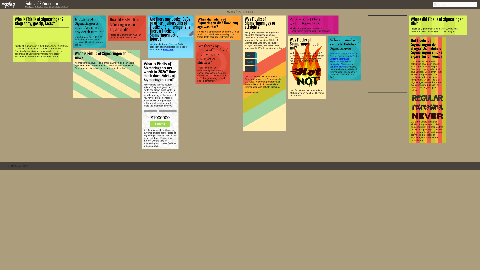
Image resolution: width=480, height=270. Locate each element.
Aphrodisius (352, 53)
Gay (248, 55)
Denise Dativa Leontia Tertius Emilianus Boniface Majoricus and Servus (344, 59)
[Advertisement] (387, 53)
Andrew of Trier (337, 53)
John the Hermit (338, 67)
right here (168, 49)
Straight (249, 62)
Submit (160, 124)
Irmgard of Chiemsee (340, 64)
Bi (246, 69)
